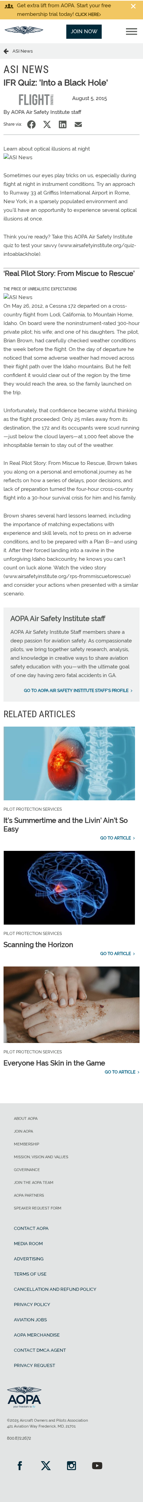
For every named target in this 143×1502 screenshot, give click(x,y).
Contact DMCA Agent (40, 1350)
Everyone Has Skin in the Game (54, 1063)
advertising (28, 1258)
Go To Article (115, 838)
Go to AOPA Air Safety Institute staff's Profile (76, 690)
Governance (27, 1170)
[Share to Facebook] (31, 124)
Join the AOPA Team (33, 1182)
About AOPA (25, 1118)
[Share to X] (47, 124)
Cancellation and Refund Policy (55, 1289)
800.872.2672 (19, 1438)
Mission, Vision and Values (41, 1157)
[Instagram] (71, 1466)
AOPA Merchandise (37, 1335)
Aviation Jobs (30, 1319)
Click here (87, 14)
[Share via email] (78, 124)
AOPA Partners (29, 1195)
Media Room (28, 1243)
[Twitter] (45, 1466)
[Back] (7, 50)
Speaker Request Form (37, 1208)
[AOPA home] (24, 32)
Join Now (84, 31)
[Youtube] (97, 1466)
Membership (26, 1144)
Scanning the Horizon (38, 945)
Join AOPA (23, 1131)
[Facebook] (20, 1466)
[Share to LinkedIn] (62, 124)
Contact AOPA (31, 1228)
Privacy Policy (32, 1304)
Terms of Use (30, 1274)
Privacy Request (34, 1365)
